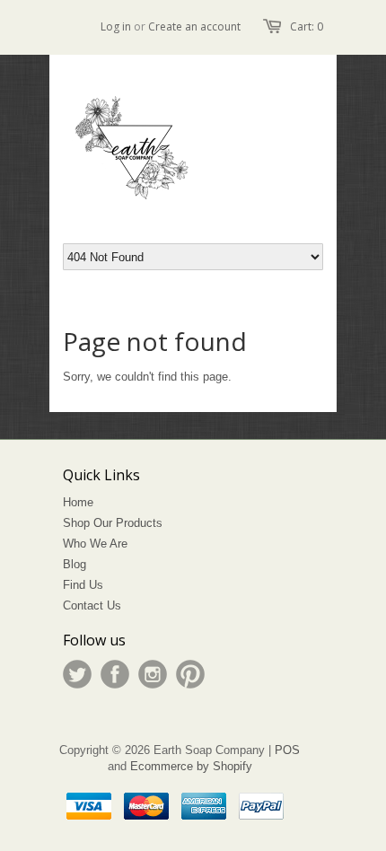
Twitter (77, 674)
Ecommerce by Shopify (191, 766)
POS (287, 750)
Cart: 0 (306, 26)
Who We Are (95, 543)
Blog (74, 564)
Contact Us (92, 605)
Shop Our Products (112, 523)
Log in (116, 26)
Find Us (83, 585)
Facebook (115, 674)
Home (78, 502)
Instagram (152, 674)
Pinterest (190, 674)
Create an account (194, 26)
